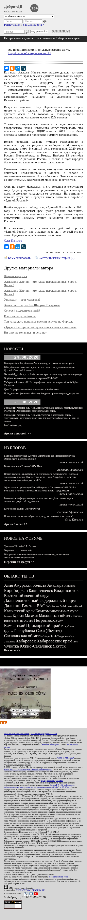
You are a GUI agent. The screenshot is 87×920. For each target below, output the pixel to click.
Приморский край (43, 625)
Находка (77, 616)
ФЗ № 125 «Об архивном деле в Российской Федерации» (28, 769)
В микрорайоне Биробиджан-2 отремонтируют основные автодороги (39, 363)
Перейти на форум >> (19, 561)
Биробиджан (16, 590)
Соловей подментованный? (22, 310)
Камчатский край (19, 610)
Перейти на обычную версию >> (29, 53)
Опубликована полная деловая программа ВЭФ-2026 (31, 378)
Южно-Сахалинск (36, 646)
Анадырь (55, 585)
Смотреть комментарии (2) (56, 257)
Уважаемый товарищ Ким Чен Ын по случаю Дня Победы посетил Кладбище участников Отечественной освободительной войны (43, 409)
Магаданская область (55, 616)
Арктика (69, 585)
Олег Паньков (13, 240)
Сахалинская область (23, 635)
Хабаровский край (54, 640)
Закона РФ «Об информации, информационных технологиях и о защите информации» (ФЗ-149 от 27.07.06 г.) (39, 786)
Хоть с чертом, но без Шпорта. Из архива (32, 305)
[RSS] (3, 723)
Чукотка (11, 646)
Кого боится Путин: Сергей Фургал (22, 508)
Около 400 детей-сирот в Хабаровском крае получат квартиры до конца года (43, 374)
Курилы (18, 616)
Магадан (31, 616)
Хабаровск (26, 640)
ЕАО (41, 605)
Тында (60, 636)
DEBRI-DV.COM (23, 890)
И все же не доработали (20, 316)
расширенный (61, 30)
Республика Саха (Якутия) (38, 630)
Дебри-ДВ (13, 6)
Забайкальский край (71, 606)
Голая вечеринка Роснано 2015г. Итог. (23, 466)
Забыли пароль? (33, 24)
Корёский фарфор (13, 425)
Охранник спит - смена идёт (18, 550)
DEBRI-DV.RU (38, 890)
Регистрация (12, 24)
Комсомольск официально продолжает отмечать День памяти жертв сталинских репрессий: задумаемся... (38, 500)
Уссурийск (9, 641)
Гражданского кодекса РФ (52, 780)
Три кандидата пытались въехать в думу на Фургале (38, 321)
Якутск (59, 646)
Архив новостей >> (17, 433)
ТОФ (54, 636)
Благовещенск (41, 590)
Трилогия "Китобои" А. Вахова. (20, 546)
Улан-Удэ (69, 636)
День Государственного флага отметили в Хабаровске (31, 389)
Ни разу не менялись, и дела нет (25, 332)
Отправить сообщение (50, 745)
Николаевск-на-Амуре (18, 620)
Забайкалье (52, 606)
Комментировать (19, 257)
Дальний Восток (20, 605)
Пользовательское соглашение (16, 733)
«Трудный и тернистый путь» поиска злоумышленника (40, 327)
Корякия (8, 616)
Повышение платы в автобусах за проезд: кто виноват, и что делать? (38, 516)
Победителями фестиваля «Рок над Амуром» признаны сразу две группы (41, 393)
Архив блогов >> (16, 524)
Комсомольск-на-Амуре (57, 610)
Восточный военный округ (27, 595)
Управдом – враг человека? (22, 299)
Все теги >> (12, 650)
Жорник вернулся (15, 276)
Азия (8, 585)
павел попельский (71, 462)
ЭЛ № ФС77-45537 (65, 758)
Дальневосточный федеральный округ (40, 600)
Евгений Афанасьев (70, 469)
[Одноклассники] (12, 68)
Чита (75, 641)
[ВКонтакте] (6, 68)
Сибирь (46, 636)
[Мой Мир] (17, 68)
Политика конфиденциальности (44, 733)
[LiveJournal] (23, 68)
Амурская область (30, 585)
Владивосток (66, 590)
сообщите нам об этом (58, 877)
